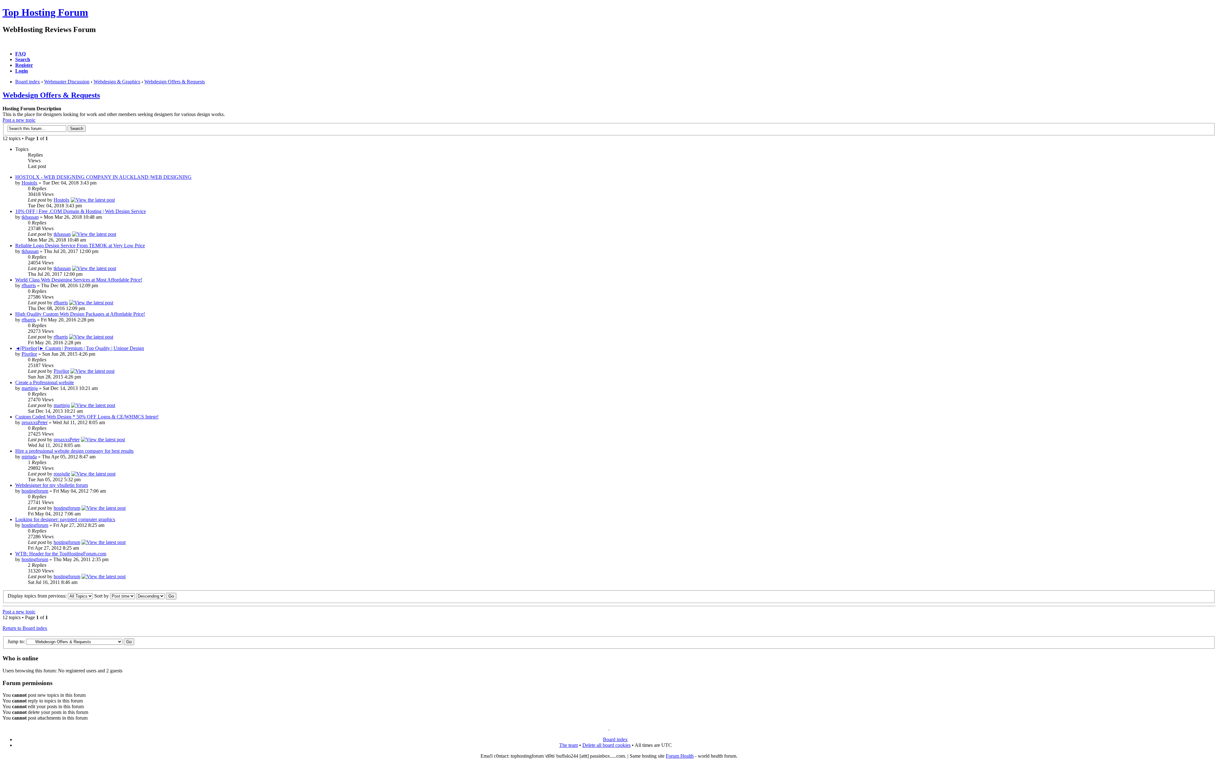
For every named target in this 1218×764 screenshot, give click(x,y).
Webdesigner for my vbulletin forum (51, 485)
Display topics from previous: (38, 596)
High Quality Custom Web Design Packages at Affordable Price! (80, 314)
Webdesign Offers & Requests (174, 81)
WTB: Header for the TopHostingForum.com (60, 553)
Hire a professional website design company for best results (74, 451)
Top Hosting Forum (45, 12)
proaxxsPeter (35, 422)
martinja (30, 388)
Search (22, 59)
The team (568, 745)
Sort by (102, 596)
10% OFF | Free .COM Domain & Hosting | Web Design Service (80, 211)
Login (21, 71)
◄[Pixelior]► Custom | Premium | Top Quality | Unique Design (79, 348)
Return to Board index (25, 628)
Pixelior (29, 354)
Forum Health (680, 756)
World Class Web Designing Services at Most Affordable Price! (78, 279)
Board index (27, 81)
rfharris (29, 285)
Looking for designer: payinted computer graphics (65, 519)
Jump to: (16, 641)
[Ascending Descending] (156, 596)
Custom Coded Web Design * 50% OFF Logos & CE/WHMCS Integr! (87, 416)
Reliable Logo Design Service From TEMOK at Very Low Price (80, 245)
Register (24, 65)
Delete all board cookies (606, 745)
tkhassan (30, 217)
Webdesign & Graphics (117, 81)
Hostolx (29, 182)
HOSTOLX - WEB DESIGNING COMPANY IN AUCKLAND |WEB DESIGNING (103, 177)
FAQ (20, 53)
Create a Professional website (44, 382)
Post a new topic (19, 120)
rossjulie (62, 473)
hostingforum (35, 491)
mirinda (29, 456)
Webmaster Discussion (66, 81)
